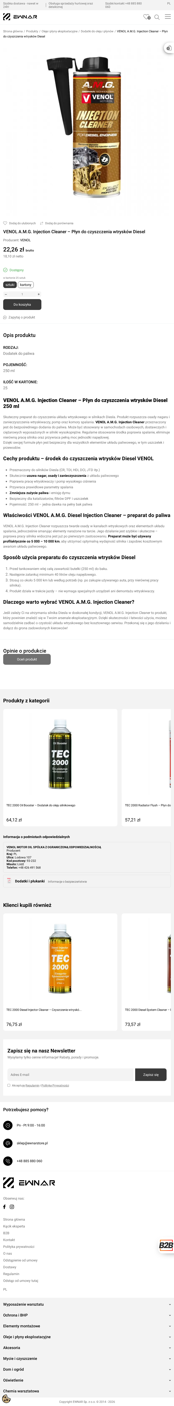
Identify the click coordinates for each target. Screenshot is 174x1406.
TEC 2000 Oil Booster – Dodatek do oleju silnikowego (40, 805)
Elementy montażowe (21, 1326)
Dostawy (9, 1267)
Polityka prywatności (18, 1247)
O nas (7, 1253)
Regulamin (32, 1085)
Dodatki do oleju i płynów (97, 31)
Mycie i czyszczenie (20, 1358)
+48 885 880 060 (29, 1161)
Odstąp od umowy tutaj (20, 1281)
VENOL (25, 240)
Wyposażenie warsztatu (23, 1304)
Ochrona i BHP (15, 1315)
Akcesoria (11, 1347)
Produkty (32, 31)
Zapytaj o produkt (21, 317)
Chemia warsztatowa (21, 1391)
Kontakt (9, 1240)
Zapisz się (151, 1075)
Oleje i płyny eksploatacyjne (59, 31)
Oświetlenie (13, 1380)
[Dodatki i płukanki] (9, 882)
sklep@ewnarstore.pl (32, 1143)
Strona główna (13, 31)
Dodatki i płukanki (30, 881)
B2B (6, 1233)
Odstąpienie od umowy (20, 1260)
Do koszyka (22, 305)
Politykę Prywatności (55, 1085)
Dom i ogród (13, 1369)
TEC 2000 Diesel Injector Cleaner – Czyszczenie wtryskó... (44, 1009)
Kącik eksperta (14, 1226)
